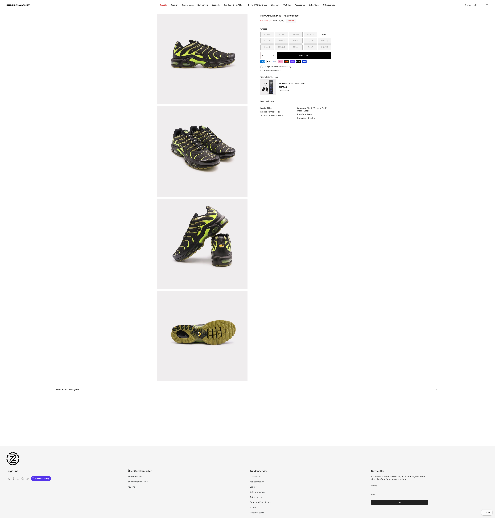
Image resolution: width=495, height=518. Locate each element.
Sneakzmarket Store (138, 481)
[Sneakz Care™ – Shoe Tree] (268, 87)
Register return (257, 481)
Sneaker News (135, 476)
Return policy (256, 497)
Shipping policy (257, 512)
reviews (131, 486)
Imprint (253, 507)
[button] (174, 5)
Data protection (257, 492)
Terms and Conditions (260, 502)
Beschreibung (267, 101)
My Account (255, 476)
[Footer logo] (12, 458)
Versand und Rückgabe (67, 389)
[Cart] (487, 5)
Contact (253, 486)
